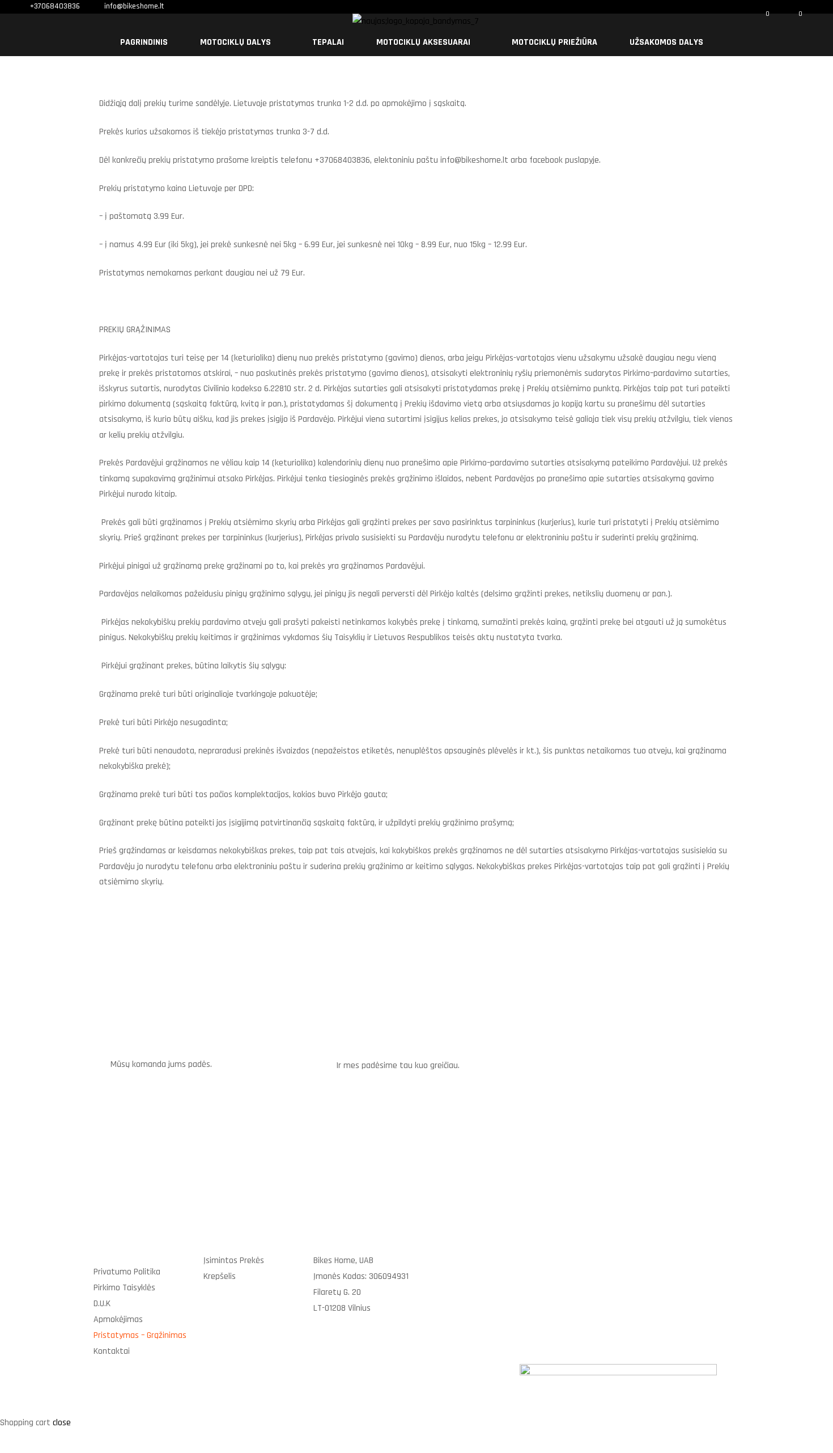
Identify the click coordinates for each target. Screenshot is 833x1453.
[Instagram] (724, 1270)
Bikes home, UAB (343, 1260)
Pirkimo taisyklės (124, 1288)
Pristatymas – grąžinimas (140, 1335)
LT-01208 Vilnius (342, 1308)
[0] (760, 21)
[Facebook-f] (684, 1270)
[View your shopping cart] (786, 20)
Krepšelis (219, 1276)
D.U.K (102, 1304)
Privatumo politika (127, 1272)
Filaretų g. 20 (337, 1292)
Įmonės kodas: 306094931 (361, 1276)
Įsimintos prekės (233, 1260)
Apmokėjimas (118, 1319)
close (62, 1423)
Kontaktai (112, 1351)
